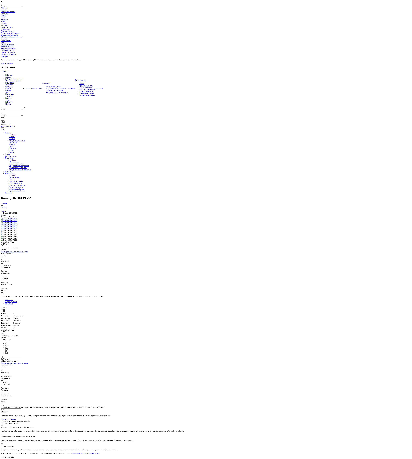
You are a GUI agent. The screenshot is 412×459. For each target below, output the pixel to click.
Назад (14, 135)
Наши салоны (14, 177)
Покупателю (14, 162)
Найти (4, 412)
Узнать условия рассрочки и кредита (14, 252)
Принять (4, 419)
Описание (9, 300)
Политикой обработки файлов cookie (85, 453)
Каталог (12, 137)
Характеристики (11, 302)
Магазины (9, 304)
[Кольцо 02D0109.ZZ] (9, 219)
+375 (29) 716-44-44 (8, 126)
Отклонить (12, 419)
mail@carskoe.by (7, 63)
